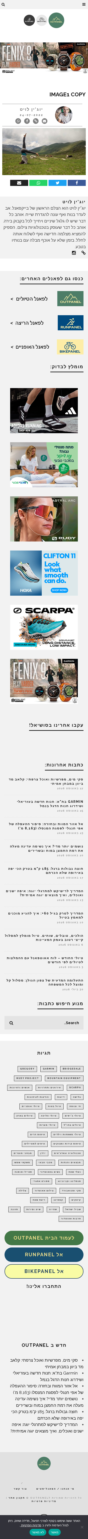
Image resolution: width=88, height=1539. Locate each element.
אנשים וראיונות (20, 1087)
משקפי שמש (22, 1162)
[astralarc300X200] (44, 518)
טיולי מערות (47, 1125)
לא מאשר (38, 1532)
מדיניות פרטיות (44, 1501)
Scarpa (75, 1087)
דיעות (61, 1097)
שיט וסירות (33, 1209)
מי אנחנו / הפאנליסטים (55, 1489)
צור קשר (20, 1489)
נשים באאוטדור (50, 1172)
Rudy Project (27, 1078)
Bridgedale (72, 1069)
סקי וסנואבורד (71, 1191)
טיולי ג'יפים (73, 1116)
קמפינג (58, 1200)
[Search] (3, 4)
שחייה (53, 1209)
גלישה (77, 1097)
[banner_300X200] (44, 572)
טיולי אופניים (31, 1106)
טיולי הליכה (49, 1116)
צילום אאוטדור (44, 1191)
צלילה (22, 1191)
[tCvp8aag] (44, 57)
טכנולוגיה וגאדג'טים (67, 1153)
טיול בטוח (54, 1106)
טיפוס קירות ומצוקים (67, 1144)
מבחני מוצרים (23, 1153)
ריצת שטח (39, 1200)
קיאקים (76, 1200)
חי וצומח (75, 1106)
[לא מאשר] (82, 1527)
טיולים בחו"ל (72, 1125)
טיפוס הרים (37, 1134)
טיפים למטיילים (34, 1144)
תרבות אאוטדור (71, 1218)
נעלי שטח (75, 1172)
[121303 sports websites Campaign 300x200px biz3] (44, 464)
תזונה (14, 1209)
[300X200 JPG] (44, 410)
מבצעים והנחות (71, 1162)
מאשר (54, 1532)
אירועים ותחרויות (49, 1087)
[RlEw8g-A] (44, 680)
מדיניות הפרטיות (30, 1525)
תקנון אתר (17, 1498)
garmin (48, 1069)
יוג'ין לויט (31, 109)
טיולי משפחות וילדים (67, 1134)
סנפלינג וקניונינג (69, 1181)
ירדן (43, 1153)
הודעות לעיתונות (38, 1097)
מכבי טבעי (46, 1162)
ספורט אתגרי (41, 1181)
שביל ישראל (73, 1209)
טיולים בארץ (24, 1116)
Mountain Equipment (64, 1078)
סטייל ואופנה (23, 1172)
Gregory (27, 1069)
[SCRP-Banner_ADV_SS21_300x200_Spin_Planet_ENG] (44, 626)
